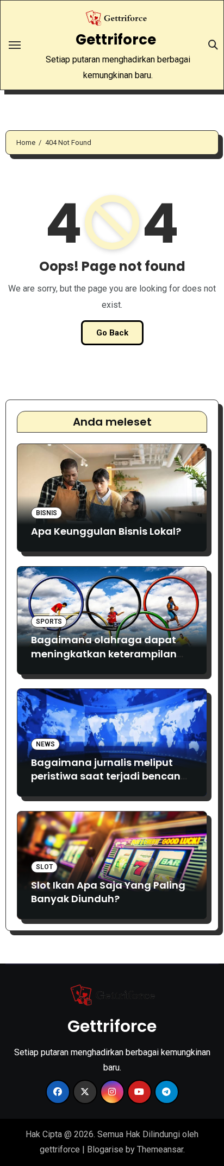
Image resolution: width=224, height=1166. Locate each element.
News (45, 744)
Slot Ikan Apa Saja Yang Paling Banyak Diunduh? (108, 891)
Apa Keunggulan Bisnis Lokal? (106, 531)
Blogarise (105, 1149)
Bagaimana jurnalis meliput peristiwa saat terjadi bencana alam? (109, 776)
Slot (44, 867)
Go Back (112, 333)
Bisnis (46, 513)
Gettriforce (116, 39)
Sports (49, 621)
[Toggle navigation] (14, 45)
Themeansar (160, 1149)
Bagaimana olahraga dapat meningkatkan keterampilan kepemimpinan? (104, 653)
